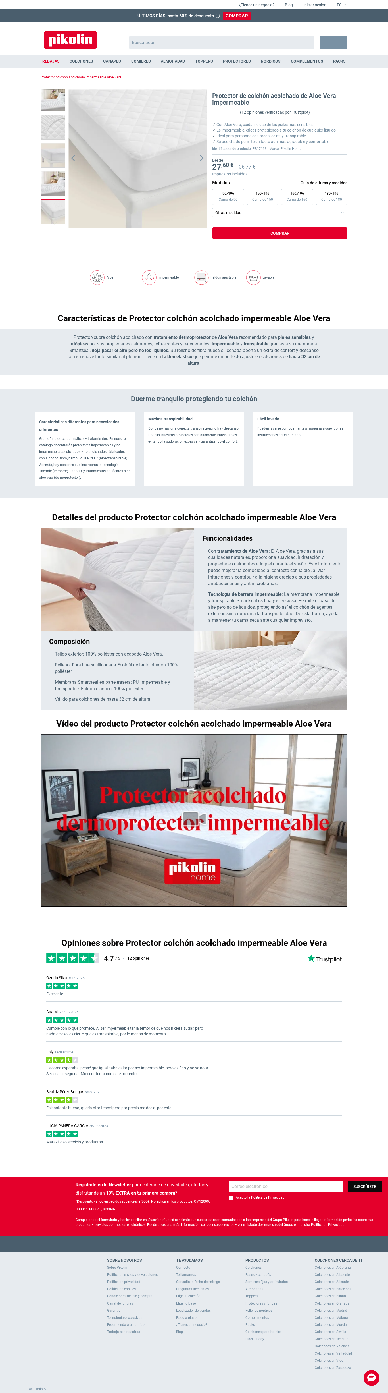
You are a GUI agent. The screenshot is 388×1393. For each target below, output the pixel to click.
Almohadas (254, 1289)
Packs (250, 1325)
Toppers (251, 1296)
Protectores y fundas (261, 1303)
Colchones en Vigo (329, 1361)
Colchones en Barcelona (333, 1289)
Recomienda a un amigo (126, 1325)
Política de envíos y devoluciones (132, 1275)
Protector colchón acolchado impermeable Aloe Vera (81, 77)
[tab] (280, 244)
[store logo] (70, 37)
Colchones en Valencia (332, 1346)
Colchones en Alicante (332, 1282)
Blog (288, 5)
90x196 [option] (228, 196)
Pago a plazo (186, 1318)
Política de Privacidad (268, 1197)
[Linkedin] (216, 1243)
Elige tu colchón (188, 1296)
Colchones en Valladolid (333, 1353)
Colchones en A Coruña (333, 1268)
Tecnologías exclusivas (124, 1318)
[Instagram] (205, 1243)
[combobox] (222, 42)
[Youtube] (194, 1243)
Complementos (257, 1318)
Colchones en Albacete (332, 1275)
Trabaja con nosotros (123, 1332)
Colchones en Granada (332, 1303)
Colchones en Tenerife (331, 1339)
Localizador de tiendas (193, 1311)
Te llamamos (186, 1275)
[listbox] (281, 203)
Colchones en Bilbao (330, 1296)
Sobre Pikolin (117, 1268)
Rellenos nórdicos (258, 1311)
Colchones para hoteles (263, 1332)
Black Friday (254, 1339)
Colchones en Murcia (331, 1325)
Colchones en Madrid (331, 1311)
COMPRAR (237, 15)
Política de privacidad (123, 1282)
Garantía (113, 1311)
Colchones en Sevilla (330, 1332)
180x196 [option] (331, 196)
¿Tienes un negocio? (256, 5)
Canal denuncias (120, 1303)
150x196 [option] (262, 196)
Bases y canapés (258, 1275)
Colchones (253, 1268)
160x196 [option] (297, 196)
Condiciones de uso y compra (130, 1296)
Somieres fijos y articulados (266, 1282)
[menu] (194, 61)
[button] (339, 5)
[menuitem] (50, 61)
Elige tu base (186, 1303)
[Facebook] (172, 1243)
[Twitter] (183, 1243)
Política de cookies (121, 1289)
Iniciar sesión (314, 5)
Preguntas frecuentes (192, 1289)
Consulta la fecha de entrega (198, 1282)
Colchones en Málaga (331, 1318)
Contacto (183, 1268)
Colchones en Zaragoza (333, 1368)
